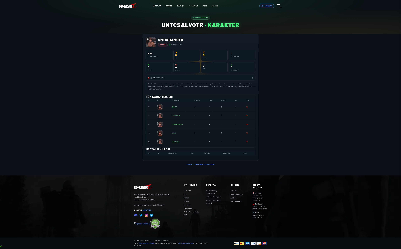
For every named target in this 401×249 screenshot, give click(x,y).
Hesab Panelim (236, 201)
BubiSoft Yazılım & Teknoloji (147, 243)
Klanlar (186, 198)
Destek (215, 6)
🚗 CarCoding (258, 204)
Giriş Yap (233, 191)
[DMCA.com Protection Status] (155, 223)
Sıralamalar (188, 208)
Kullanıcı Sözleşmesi (213, 197)
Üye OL (232, 198)
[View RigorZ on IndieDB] (142, 223)
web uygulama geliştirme (185, 243)
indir (185, 194)
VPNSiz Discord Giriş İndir (191, 213)
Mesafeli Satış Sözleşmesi (211, 191)
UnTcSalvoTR (176, 115)
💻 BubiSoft (257, 212)
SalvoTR (174, 107)
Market (169, 6)
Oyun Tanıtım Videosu (157, 78)
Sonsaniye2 (175, 141)
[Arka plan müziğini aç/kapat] (1, 246)
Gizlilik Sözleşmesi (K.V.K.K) (213, 201)
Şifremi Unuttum (236, 194)
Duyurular (193, 6)
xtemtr (174, 133)
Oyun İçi (180, 6)
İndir (205, 6)
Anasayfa (157, 6)
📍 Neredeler (258, 193)
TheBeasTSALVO (177, 124)
